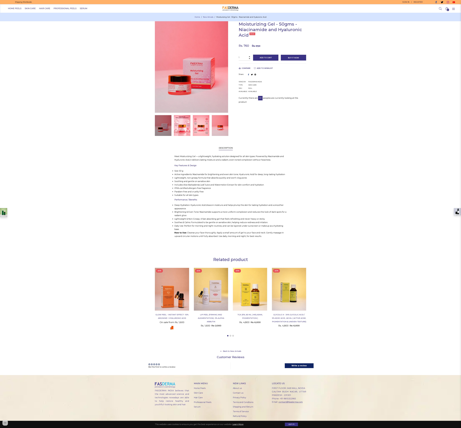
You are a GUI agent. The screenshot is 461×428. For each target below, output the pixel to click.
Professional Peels (202, 402)
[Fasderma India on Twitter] (441, 2)
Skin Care (198, 393)
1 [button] (227, 335)
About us (237, 388)
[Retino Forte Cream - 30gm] (457, 211)
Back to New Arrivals (232, 351)
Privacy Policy (239, 397)
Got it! (291, 424)
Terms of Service (241, 411)
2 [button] (230, 335)
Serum (197, 407)
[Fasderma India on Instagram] (447, 2)
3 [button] (233, 335)
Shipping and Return (243, 407)
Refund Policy (240, 416)
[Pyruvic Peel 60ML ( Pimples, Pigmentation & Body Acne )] (3, 212)
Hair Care (198, 397)
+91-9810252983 (288, 399)
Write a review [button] (299, 365)
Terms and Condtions (243, 402)
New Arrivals (208, 17)
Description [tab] (226, 148)
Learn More (237, 424)
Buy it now (293, 58)
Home (197, 17)
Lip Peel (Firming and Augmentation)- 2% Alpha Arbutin (211, 318)
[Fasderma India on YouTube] (453, 2)
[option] (171, 302)
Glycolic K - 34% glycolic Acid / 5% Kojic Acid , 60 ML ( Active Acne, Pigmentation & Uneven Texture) (289, 318)
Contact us (238, 393)
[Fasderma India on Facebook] (435, 2)
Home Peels (200, 388)
